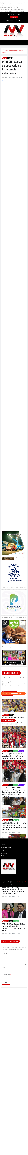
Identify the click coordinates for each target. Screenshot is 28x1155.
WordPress (19, 882)
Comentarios (4, 853)
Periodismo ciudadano (6, 847)
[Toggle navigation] (14, 42)
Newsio (24, 882)
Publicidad (3, 850)
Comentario (4, 953)
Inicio (3, 49)
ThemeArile (14, 884)
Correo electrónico (6, 974)
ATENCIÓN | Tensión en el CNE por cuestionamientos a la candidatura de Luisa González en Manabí (13, 927)
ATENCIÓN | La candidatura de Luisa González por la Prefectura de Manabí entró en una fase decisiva (13, 757)
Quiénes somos (4, 845)
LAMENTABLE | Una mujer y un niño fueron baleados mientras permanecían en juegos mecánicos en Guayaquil (14, 826)
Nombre (4, 967)
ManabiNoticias (8, 77)
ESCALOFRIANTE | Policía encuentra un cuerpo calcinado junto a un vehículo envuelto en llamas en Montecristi (13, 890)
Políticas (3, 856)
